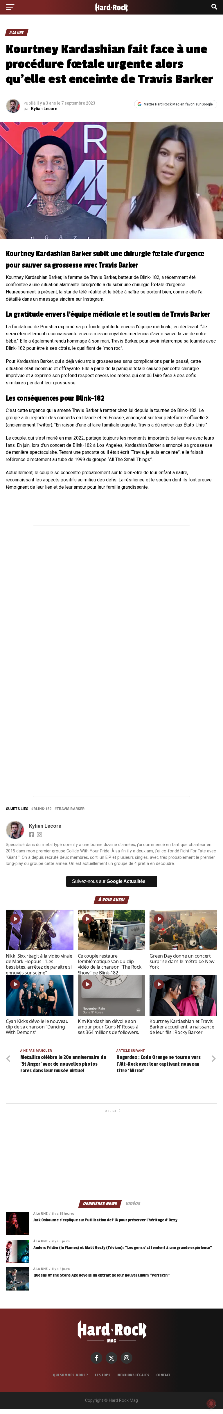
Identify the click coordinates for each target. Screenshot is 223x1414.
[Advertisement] (111, 1154)
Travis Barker (70, 809)
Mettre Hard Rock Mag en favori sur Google (178, 104)
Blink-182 (42, 809)
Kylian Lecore (44, 108)
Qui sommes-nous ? (70, 1375)
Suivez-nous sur (108, 881)
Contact (163, 1375)
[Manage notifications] (211, 1403)
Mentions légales (133, 1375)
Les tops (102, 1375)
